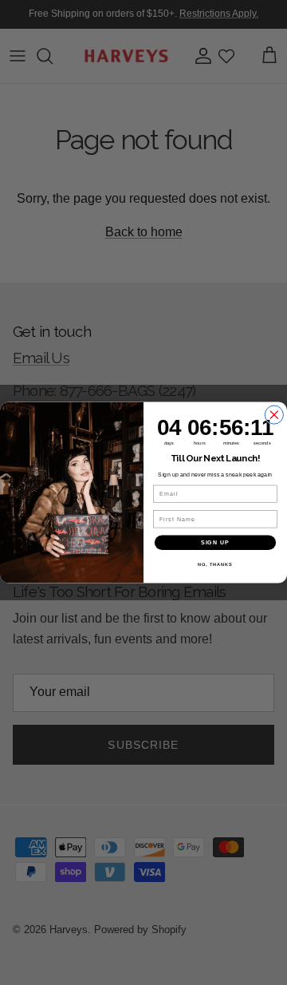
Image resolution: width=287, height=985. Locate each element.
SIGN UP (215, 543)
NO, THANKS (215, 564)
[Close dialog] (274, 414)
